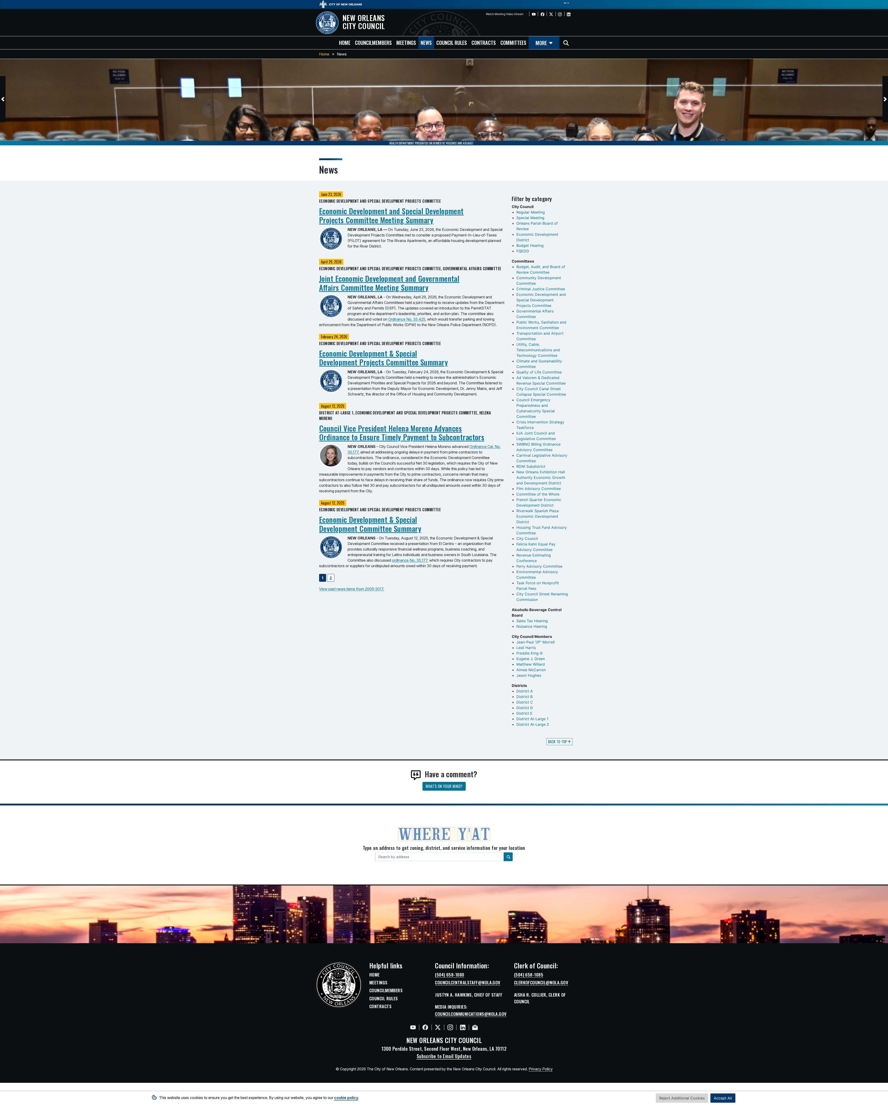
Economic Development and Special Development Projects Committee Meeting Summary (391, 215)
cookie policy (346, 1097)
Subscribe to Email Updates (444, 1056)
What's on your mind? (444, 786)
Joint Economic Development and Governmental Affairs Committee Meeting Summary (389, 283)
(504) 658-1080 (449, 974)
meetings (406, 42)
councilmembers (373, 42)
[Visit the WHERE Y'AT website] (444, 835)
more (541, 42)
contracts (484, 42)
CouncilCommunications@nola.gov (471, 1014)
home (344, 42)
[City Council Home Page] (339, 985)
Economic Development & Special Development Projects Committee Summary (383, 357)
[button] (3, 99)
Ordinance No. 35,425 (406, 319)
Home (324, 54)
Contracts (380, 1006)
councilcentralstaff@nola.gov (467, 982)
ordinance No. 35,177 (409, 560)
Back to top (558, 741)
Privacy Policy (541, 1069)
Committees (513, 42)
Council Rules (383, 998)
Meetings (378, 982)
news (426, 42)
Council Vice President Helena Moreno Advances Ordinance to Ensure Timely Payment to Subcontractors (401, 432)
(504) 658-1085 (528, 974)
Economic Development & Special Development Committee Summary (370, 524)
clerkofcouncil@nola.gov (541, 982)
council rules (451, 42)
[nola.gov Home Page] (343, 4)
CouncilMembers (386, 990)
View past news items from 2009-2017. (351, 589)
